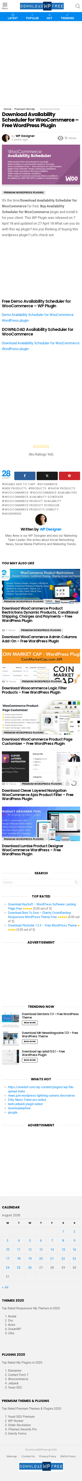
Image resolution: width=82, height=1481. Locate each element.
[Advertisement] (41, 63)
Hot (49, 18)
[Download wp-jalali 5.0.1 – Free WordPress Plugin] (10, 1057)
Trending (67, 18)
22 (63, 1258)
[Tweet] (47, 476)
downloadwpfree (19, 1108)
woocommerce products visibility (32, 509)
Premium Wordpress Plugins (24, 601)
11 (18, 1249)
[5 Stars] (47, 446)
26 (30, 1267)
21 (52, 1258)
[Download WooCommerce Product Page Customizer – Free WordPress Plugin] (41, 723)
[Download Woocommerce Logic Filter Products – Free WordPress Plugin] (41, 672)
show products (63, 488)
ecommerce (49, 484)
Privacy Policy (47, 1456)
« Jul (5, 1287)
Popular (32, 18)
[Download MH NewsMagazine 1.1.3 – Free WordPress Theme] (10, 1038)
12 (30, 1249)
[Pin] (69, 476)
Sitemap (11, 1456)
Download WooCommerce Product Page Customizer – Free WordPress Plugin (37, 741)
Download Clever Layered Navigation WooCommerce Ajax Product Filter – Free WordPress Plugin (37, 794)
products (38, 488)
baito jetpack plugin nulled (25, 1104)
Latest (13, 18)
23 (74, 1258)
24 (7, 1267)
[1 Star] (34, 446)
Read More (30, 1022)
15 (63, 1249)
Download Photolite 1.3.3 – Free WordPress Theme (42, 925)
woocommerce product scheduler (32, 505)
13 (41, 1249)
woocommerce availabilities (55, 492)
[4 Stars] (44, 446)
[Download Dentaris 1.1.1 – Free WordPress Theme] (10, 1019)
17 (7, 1258)
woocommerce (16, 492)
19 (30, 1258)
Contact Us (28, 1456)
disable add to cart (20, 484)
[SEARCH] (78, 6)
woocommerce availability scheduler (34, 497)
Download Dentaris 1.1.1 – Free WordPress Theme (50, 1015)
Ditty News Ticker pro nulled (27, 1100)
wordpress (13, 514)
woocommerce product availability (33, 501)
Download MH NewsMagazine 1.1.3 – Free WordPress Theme (50, 1034)
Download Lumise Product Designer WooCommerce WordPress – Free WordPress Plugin (33, 850)
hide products (16, 488)
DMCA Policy (68, 1456)
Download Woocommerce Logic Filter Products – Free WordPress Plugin (34, 690)
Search (76, 883)
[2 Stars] (37, 446)
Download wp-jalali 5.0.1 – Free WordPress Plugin (43, 1053)
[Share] (24, 476)
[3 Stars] (41, 446)
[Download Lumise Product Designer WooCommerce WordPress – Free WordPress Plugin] (41, 830)
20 (41, 1258)
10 (7, 1249)
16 (74, 1249)
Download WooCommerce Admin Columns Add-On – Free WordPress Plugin (39, 639)
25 (18, 1267)
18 (18, 1258)
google (12, 1112)
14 (52, 1249)
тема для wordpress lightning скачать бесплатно (41, 1095)
